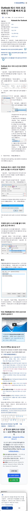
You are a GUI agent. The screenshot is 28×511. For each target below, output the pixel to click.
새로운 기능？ (14, 36)
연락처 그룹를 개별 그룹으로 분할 (16, 397)
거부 (19, 508)
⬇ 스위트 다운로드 (14, 473)
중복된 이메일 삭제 (13, 375)
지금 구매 (13, 30)
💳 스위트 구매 (14, 478)
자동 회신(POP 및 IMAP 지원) (16, 363)
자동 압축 (13, 381)
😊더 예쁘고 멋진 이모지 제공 (18, 383)
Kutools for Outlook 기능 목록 (9, 422)
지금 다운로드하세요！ (10, 354)
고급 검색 (21, 375)
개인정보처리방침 (9, 504)
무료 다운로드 (14, 27)
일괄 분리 (17, 379)
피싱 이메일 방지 (7, 391)
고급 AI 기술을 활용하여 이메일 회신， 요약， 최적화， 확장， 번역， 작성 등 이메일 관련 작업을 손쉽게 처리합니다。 (14, 359)
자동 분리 (7, 381)
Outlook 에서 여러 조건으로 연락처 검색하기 (12, 49)
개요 (12, 24)
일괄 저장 (11, 379)
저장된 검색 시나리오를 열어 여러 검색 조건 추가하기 (14, 58)
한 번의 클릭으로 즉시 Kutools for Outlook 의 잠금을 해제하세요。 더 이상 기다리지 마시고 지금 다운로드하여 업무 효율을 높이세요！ (13, 410)
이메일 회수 (11, 373)
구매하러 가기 (11, 424)
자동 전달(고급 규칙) (14, 367)
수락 (7, 508)
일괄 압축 (22, 379)
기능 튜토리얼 (14, 33)
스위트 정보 (14, 469)
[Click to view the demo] (24, 49)
